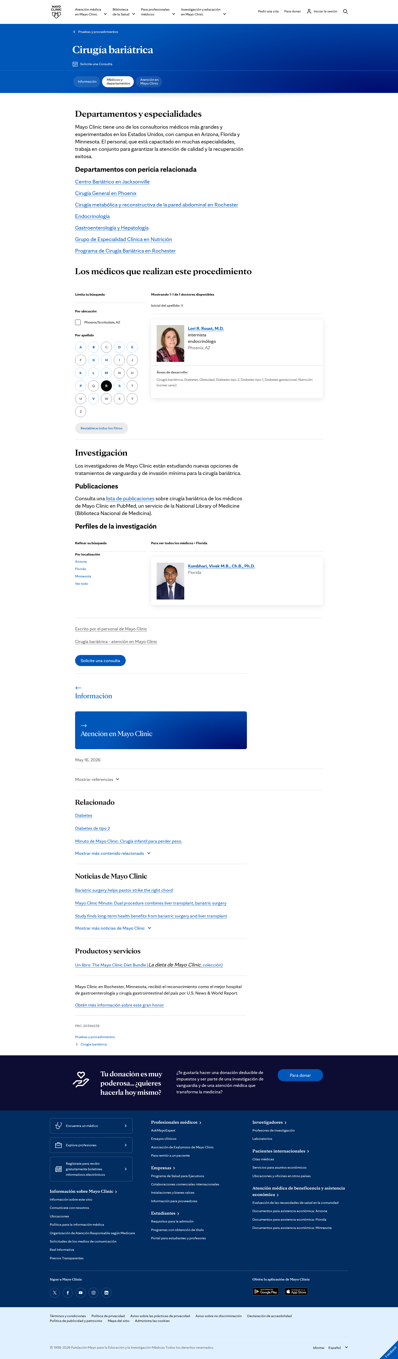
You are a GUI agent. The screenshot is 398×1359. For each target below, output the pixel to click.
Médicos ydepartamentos (118, 81)
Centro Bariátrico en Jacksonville (112, 181)
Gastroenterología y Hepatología (112, 227)
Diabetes (83, 815)
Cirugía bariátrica (112, 49)
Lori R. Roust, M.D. (206, 328)
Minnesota (83, 576)
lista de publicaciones (130, 498)
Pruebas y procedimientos (98, 31)
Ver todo (81, 583)
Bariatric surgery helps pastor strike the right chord (124, 890)
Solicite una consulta (100, 660)
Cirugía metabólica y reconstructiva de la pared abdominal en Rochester (156, 204)
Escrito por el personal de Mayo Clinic (111, 628)
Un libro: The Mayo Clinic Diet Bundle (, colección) (149, 965)
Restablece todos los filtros (102, 428)
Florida (80, 569)
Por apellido (84, 335)
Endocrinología (92, 216)
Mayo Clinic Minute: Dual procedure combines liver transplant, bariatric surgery (150, 903)
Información (87, 81)
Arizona (81, 561)
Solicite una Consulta (96, 64)
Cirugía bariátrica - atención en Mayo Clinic (116, 641)
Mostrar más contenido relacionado (109, 853)
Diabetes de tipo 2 (92, 828)
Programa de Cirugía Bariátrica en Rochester (125, 250)
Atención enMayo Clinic (149, 81)
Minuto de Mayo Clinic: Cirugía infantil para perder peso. (128, 841)
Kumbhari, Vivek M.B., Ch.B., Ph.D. (221, 566)
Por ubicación (86, 311)
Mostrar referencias (94, 779)
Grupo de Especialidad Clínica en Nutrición (123, 239)
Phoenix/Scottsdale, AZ (102, 322)
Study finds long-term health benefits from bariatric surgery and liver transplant (151, 916)
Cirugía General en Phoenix (106, 193)
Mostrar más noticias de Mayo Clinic (110, 928)
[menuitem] (86, 81)
